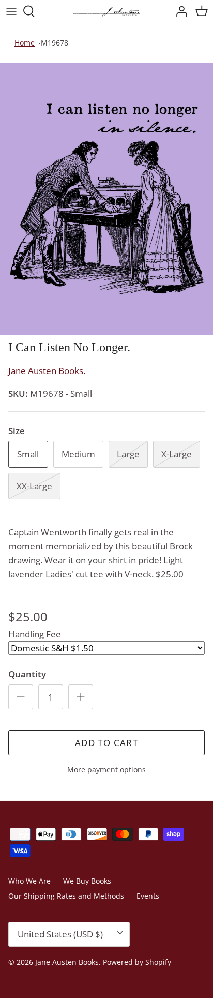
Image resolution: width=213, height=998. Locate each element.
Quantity (27, 674)
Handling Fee (34, 634)
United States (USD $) (60, 934)
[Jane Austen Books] (106, 11)
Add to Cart (106, 743)
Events (147, 896)
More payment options (106, 770)
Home (24, 43)
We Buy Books (87, 881)
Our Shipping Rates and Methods (66, 896)
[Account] (179, 11)
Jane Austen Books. (46, 371)
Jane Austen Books (67, 962)
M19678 (54, 43)
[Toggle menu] (11, 11)
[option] (106, 199)
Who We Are (29, 881)
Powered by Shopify (137, 962)
